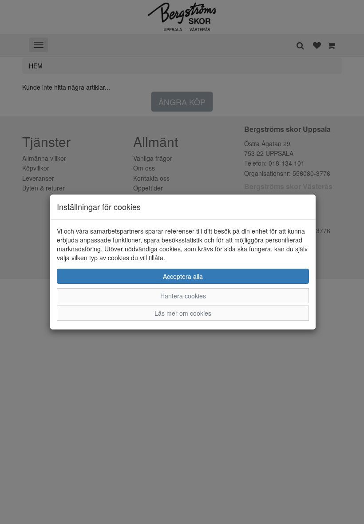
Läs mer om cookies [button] (182, 313)
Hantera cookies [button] (183, 295)
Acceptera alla (183, 276)
